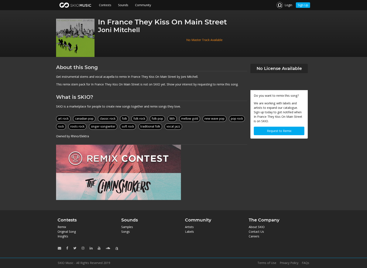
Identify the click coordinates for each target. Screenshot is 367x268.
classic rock (108, 118)
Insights (63, 236)
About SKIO (257, 227)
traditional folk (150, 126)
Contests (105, 5)
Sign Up (303, 5)
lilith (172, 118)
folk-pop (157, 118)
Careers (254, 236)
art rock (63, 118)
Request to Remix (279, 131)
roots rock (77, 126)
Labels (189, 232)
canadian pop (84, 118)
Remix (62, 227)
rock (61, 126)
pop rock (237, 118)
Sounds (123, 5)
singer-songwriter (103, 126)
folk (124, 118)
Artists (189, 227)
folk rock (139, 118)
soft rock (128, 126)
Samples (127, 227)
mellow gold (189, 118)
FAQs (305, 262)
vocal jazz (173, 126)
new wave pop (214, 118)
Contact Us (256, 232)
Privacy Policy (289, 262)
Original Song (67, 232)
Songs (125, 232)
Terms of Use (266, 262)
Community (143, 5)
